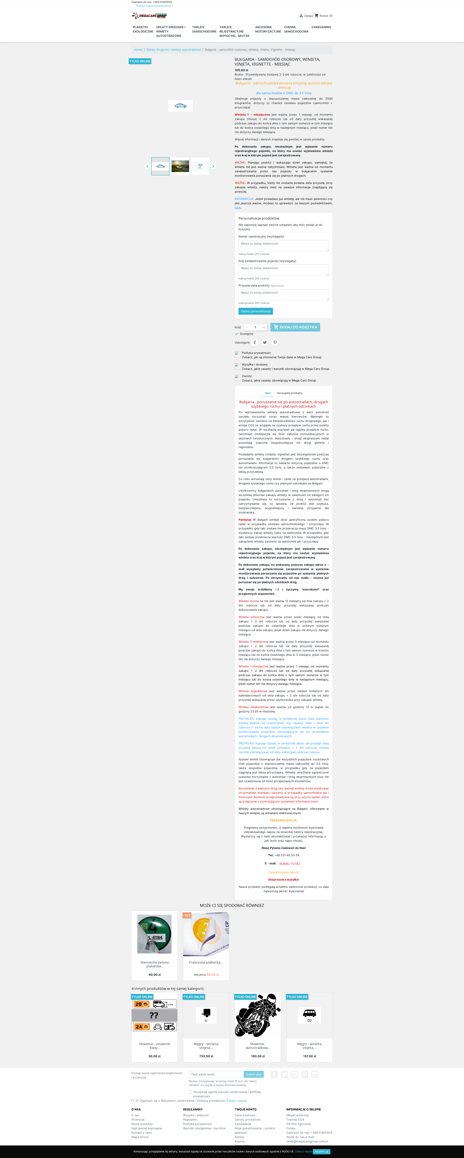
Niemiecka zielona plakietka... (154, 964)
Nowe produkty (142, 1124)
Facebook (274, 1074)
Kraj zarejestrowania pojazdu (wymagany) (267, 261)
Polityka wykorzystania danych (154, 5)
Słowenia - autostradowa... (258, 1046)
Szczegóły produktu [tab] (290, 393)
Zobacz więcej (236, 1100)
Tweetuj (264, 342)
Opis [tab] (268, 393)
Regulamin (190, 1119)
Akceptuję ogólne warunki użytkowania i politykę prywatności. (227, 1094)
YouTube (294, 1074)
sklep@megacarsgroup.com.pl (307, 1141)
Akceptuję (321, 1151)
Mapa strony (140, 1137)
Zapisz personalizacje (256, 311)
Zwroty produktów (247, 1119)
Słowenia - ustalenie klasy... (154, 1046)
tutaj (238, 207)
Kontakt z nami (141, 1132)
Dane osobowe (245, 1115)
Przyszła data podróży (261, 285)
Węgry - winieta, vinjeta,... (206, 1046)
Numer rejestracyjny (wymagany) (261, 236)
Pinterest (275, 342)
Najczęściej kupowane (146, 1128)
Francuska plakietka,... (206, 962)
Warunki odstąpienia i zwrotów (204, 1128)
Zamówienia (243, 1124)
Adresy (239, 1137)
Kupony (240, 1141)
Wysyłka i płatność (196, 1115)
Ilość (238, 327)
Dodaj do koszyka (295, 327)
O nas (135, 1115)
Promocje (137, 1119)
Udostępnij (254, 342)
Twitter (284, 1074)
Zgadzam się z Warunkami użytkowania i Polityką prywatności (190, 1100)
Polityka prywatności (197, 1124)
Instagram (314, 1074)
